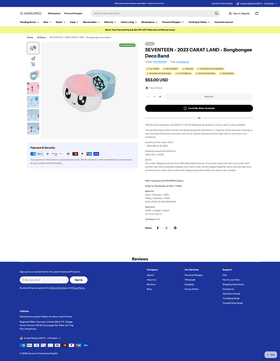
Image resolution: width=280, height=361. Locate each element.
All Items (41, 37)
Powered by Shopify (47, 353)
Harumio (32, 353)
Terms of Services (58, 288)
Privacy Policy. (78, 288)
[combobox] (155, 13)
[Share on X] (166, 227)
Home (30, 37)
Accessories (182, 61)
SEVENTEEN (160, 61)
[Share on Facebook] (157, 227)
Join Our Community (222, 3)
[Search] (216, 13)
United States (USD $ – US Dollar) (257, 3)
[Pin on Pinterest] (175, 227)
